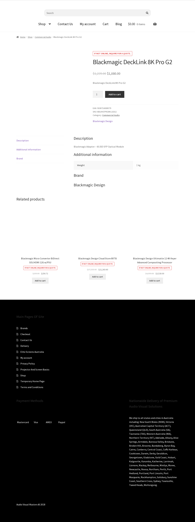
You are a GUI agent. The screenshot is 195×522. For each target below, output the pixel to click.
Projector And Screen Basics (34, 369)
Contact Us (65, 24)
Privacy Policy (27, 363)
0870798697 (11, 2)
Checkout (25, 334)
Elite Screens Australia (32, 351)
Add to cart (115, 94)
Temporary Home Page (32, 381)
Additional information (28, 149)
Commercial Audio (43, 37)
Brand (19, 158)
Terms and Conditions (31, 387)
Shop (42, 24)
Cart (105, 24)
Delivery (24, 345)
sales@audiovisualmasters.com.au (40, 2)
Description (22, 140)
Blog (118, 24)
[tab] (40, 140)
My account (88, 24)
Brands (24, 328)
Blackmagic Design (103, 121)
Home (22, 37)
